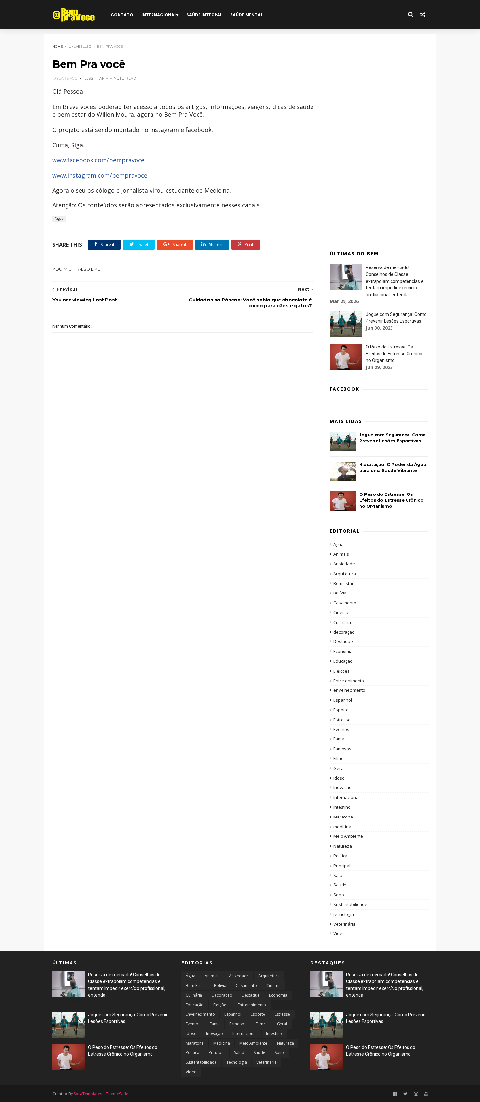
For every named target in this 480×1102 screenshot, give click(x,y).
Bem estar (343, 583)
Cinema (340, 612)
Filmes (339, 758)
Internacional (158, 15)
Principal (341, 865)
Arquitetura (344, 573)
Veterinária (344, 924)
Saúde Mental (246, 15)
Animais (341, 554)
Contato (122, 15)
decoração (344, 632)
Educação (343, 661)
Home (57, 46)
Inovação (342, 787)
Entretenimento (348, 681)
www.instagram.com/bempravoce (99, 175)
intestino (342, 807)
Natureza (342, 846)
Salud (339, 875)
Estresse (342, 719)
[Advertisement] (379, 140)
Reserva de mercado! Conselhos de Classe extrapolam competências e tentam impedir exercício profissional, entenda (395, 281)
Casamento (344, 603)
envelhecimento (349, 690)
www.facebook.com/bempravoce (98, 160)
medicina (342, 827)
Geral (338, 768)
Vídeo (339, 933)
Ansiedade (344, 564)
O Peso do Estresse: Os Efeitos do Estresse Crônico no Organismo (394, 353)
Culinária (342, 622)
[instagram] (416, 1094)
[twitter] (405, 1094)
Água (338, 544)
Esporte (341, 710)
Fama (338, 739)
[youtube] (426, 1094)
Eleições (341, 671)
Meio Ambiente (348, 836)
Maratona (343, 817)
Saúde (339, 885)
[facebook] (395, 1094)
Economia (343, 651)
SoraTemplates (88, 1093)
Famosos (342, 749)
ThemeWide (117, 1093)
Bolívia (339, 593)
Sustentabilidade (350, 904)
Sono (338, 895)
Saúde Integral (204, 15)
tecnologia (343, 914)
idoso (338, 778)
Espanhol (342, 700)
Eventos (341, 729)
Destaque (343, 641)
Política (340, 856)
